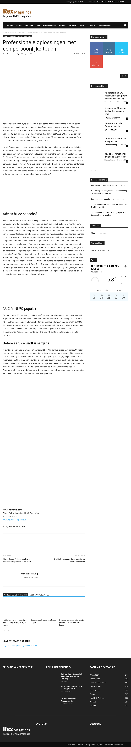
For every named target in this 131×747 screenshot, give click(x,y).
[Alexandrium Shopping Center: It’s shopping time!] (96, 113)
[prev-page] (4, 630)
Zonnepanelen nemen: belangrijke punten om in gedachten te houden (71, 622)
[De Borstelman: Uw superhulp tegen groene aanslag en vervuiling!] (96, 97)
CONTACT (111, 2)
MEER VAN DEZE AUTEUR (40, 595)
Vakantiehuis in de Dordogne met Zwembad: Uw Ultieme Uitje (109, 205)
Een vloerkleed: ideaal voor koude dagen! (107, 199)
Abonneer (96, 56)
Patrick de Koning (13, 54)
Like (96, 43)
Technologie (21, 32)
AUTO (18, 25)
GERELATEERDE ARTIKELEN (15, 595)
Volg (109, 43)
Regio (5, 36)
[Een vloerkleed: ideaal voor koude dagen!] (43, 609)
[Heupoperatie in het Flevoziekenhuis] (96, 128)
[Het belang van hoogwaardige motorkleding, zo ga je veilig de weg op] (15, 609)
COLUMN (29, 25)
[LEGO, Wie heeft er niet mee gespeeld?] (96, 143)
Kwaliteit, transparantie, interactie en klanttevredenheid (69, 560)
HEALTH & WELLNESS (46, 25)
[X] (11, 59)
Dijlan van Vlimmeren (112, 117)
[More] (29, 59)
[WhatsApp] (23, 59)
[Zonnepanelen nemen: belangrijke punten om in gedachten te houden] (72, 609)
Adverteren (71, 745)
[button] (125, 25)
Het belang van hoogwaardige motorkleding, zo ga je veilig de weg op (14, 622)
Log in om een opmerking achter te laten (20, 645)
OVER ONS (120, 2)
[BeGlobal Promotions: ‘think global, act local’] (96, 158)
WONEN (72, 25)
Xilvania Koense (110, 102)
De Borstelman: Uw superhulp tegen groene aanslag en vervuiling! (116, 95)
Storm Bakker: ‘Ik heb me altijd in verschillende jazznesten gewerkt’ (17, 560)
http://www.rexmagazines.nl (30, 577)
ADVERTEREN (101, 2)
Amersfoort (12, 36)
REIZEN (62, 25)
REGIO (82, 25)
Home (5, 32)
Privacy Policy (90, 745)
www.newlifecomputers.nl (14, 520)
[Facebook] (5, 59)
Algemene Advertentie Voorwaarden (110, 745)
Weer (93, 260)
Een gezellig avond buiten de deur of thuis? (108, 185)
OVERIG (92, 25)
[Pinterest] (17, 59)
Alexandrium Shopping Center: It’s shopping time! (115, 111)
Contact (80, 745)
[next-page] (8, 630)
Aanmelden (91, 2)
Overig (12, 32)
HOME (10, 25)
